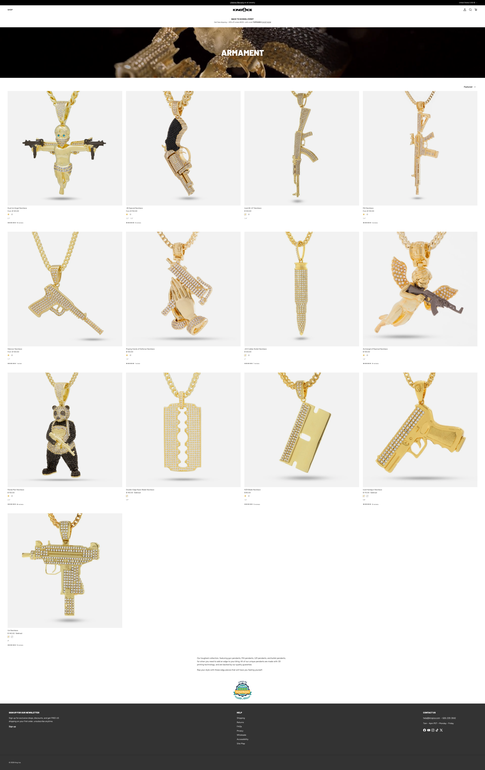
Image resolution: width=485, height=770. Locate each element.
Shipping (241, 718)
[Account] (464, 9)
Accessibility (242, 739)
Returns (240, 722)
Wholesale (241, 735)
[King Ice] (242, 10)
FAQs (239, 726)
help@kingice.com (431, 718)
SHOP (10, 10)
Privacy (240, 731)
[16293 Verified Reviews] (242, 700)
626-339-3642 (449, 718)
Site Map (241, 743)
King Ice (18, 762)
